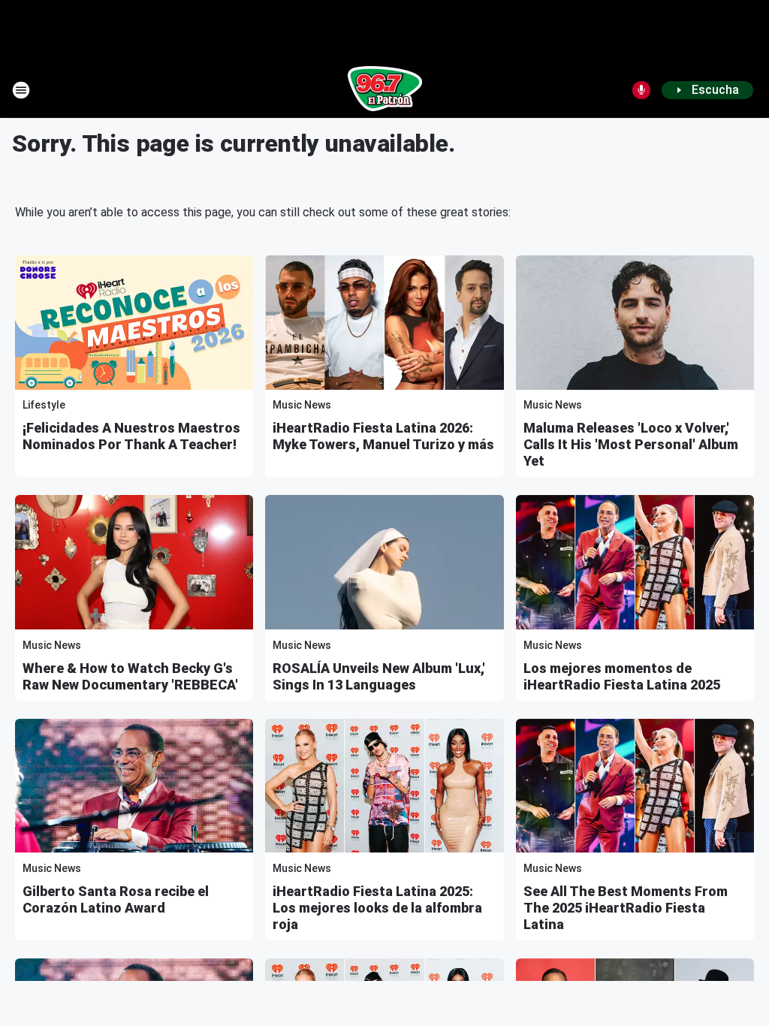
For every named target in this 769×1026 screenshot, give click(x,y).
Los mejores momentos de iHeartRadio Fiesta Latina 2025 (621, 676)
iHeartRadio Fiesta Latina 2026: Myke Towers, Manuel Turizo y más (383, 436)
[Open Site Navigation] (21, 90)
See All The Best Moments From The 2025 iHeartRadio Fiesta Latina (625, 907)
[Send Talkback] (641, 90)
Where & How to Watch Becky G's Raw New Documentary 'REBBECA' (130, 676)
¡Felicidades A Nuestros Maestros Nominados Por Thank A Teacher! (131, 436)
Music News (302, 405)
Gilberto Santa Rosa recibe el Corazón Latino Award (116, 899)
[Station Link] (385, 90)
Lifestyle (44, 405)
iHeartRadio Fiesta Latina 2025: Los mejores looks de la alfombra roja (377, 907)
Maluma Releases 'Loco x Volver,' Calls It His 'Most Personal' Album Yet (630, 444)
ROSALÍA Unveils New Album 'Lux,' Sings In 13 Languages (379, 676)
